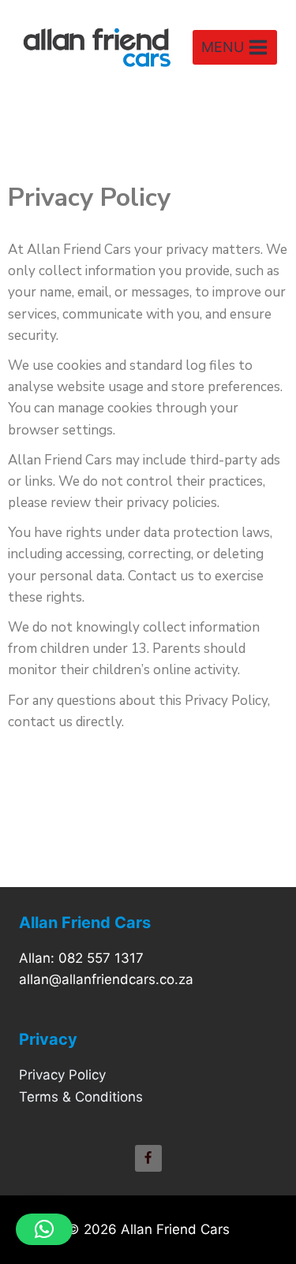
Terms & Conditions (81, 1097)
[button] (44, 1229)
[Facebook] (148, 1158)
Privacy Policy (62, 1075)
